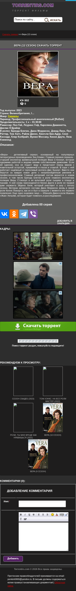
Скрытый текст (62, 514)
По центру (43, 514)
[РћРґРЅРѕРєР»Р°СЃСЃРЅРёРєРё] (14, 214)
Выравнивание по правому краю (47, 514)
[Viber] (33, 214)
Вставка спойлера (25, 519)
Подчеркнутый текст (29, 514)
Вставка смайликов (52, 514)
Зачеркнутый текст (34, 514)
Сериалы (13, 116)
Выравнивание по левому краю (39, 514)
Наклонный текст (25, 514)
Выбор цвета (57, 514)
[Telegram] (23, 214)
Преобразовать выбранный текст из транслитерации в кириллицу (21, 519)
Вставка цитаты (66, 514)
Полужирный (21, 514)
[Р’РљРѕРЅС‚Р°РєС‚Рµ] (4, 214)
